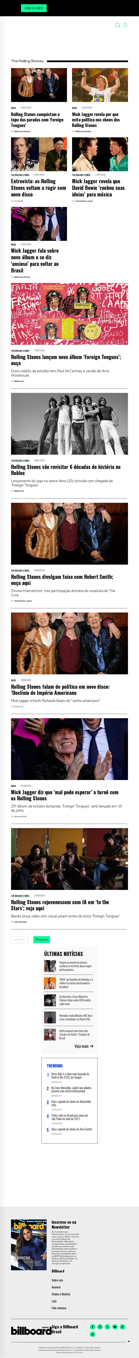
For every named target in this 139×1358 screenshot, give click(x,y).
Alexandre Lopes (84, 201)
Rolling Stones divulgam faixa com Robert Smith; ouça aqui (62, 579)
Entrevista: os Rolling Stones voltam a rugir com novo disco (38, 187)
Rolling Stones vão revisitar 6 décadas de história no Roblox (66, 470)
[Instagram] (100, 1327)
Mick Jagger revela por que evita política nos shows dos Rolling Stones (96, 119)
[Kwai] (92, 1334)
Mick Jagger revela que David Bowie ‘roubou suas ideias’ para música (98, 187)
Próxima (41, 940)
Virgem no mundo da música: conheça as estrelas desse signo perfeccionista (75, 966)
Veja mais (81, 1046)
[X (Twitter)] (107, 1327)
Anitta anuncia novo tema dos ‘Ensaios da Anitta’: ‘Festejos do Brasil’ (74, 1034)
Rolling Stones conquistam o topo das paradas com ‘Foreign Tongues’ (37, 119)
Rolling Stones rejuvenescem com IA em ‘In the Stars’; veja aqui (60, 905)
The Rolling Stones (20, 174)
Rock (13, 107)
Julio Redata (20, 922)
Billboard (19, 381)
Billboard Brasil (22, 131)
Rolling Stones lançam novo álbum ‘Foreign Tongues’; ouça (66, 360)
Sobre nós (57, 1280)
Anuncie (56, 1287)
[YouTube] (115, 1327)
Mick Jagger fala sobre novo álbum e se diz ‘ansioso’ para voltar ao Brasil (35, 260)
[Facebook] (92, 1327)
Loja (54, 1301)
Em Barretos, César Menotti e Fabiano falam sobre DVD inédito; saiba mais (75, 1000)
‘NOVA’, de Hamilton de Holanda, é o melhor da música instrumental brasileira (76, 983)
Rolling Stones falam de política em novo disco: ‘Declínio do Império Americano (60, 689)
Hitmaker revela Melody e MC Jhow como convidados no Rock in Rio (75, 1017)
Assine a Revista (61, 1294)
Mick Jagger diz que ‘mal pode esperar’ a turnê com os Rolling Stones (64, 795)
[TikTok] (122, 1327)
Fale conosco (59, 1308)
